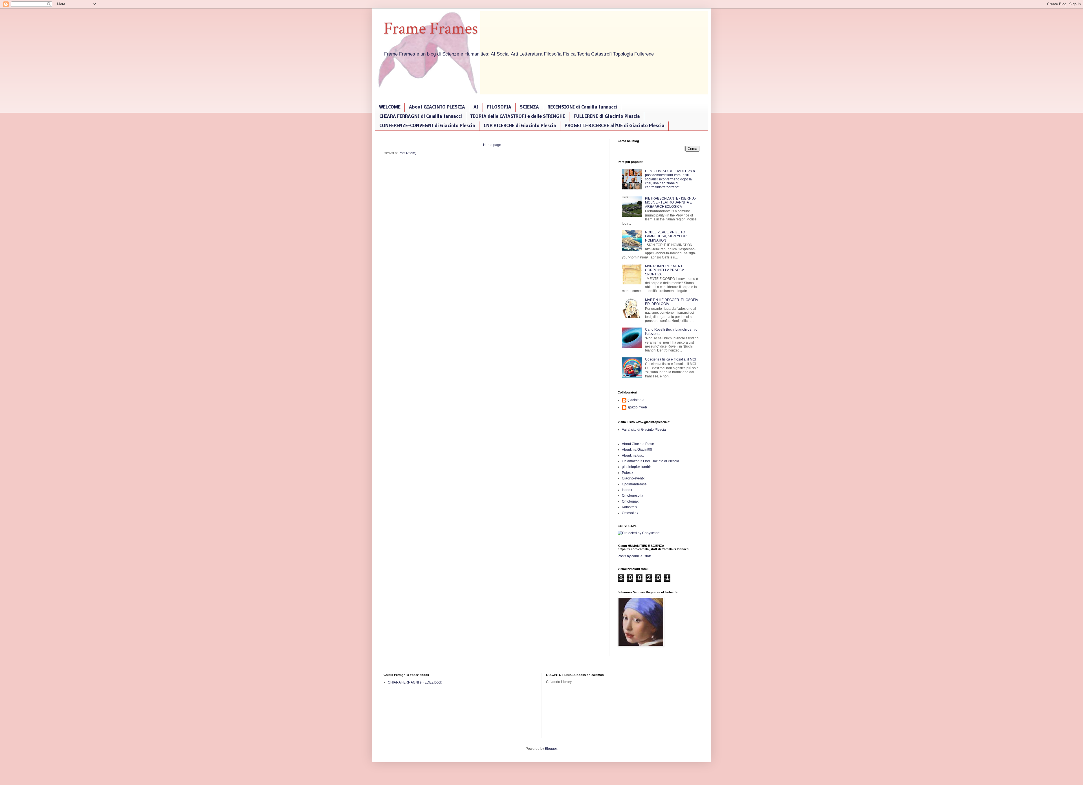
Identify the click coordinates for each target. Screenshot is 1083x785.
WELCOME (389, 107)
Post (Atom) (407, 153)
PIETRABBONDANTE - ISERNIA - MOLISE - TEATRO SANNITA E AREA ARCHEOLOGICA (670, 202)
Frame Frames (431, 28)
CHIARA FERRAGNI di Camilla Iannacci (420, 116)
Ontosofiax (630, 513)
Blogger (551, 749)
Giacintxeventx (633, 478)
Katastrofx (629, 507)
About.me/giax (633, 455)
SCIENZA (529, 107)
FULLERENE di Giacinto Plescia (607, 116)
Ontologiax (630, 501)
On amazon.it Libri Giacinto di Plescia (650, 461)
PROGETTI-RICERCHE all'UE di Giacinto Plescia (614, 126)
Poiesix (627, 473)
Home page (492, 145)
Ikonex (627, 490)
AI (476, 107)
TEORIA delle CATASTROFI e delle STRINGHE (517, 116)
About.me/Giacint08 (637, 450)
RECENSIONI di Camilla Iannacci (582, 107)
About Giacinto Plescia (639, 444)
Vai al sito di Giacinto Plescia (644, 430)
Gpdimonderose (634, 484)
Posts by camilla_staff (634, 556)
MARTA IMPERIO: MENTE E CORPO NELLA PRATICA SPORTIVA (666, 270)
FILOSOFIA (499, 107)
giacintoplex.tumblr (636, 467)
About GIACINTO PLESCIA (437, 107)
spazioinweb (637, 407)
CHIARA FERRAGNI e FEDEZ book (415, 682)
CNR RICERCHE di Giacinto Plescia (520, 126)
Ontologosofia (632, 495)
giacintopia (636, 400)
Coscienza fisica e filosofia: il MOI (670, 359)
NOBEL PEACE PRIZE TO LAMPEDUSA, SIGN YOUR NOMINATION (666, 236)
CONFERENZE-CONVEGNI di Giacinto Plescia (427, 126)
